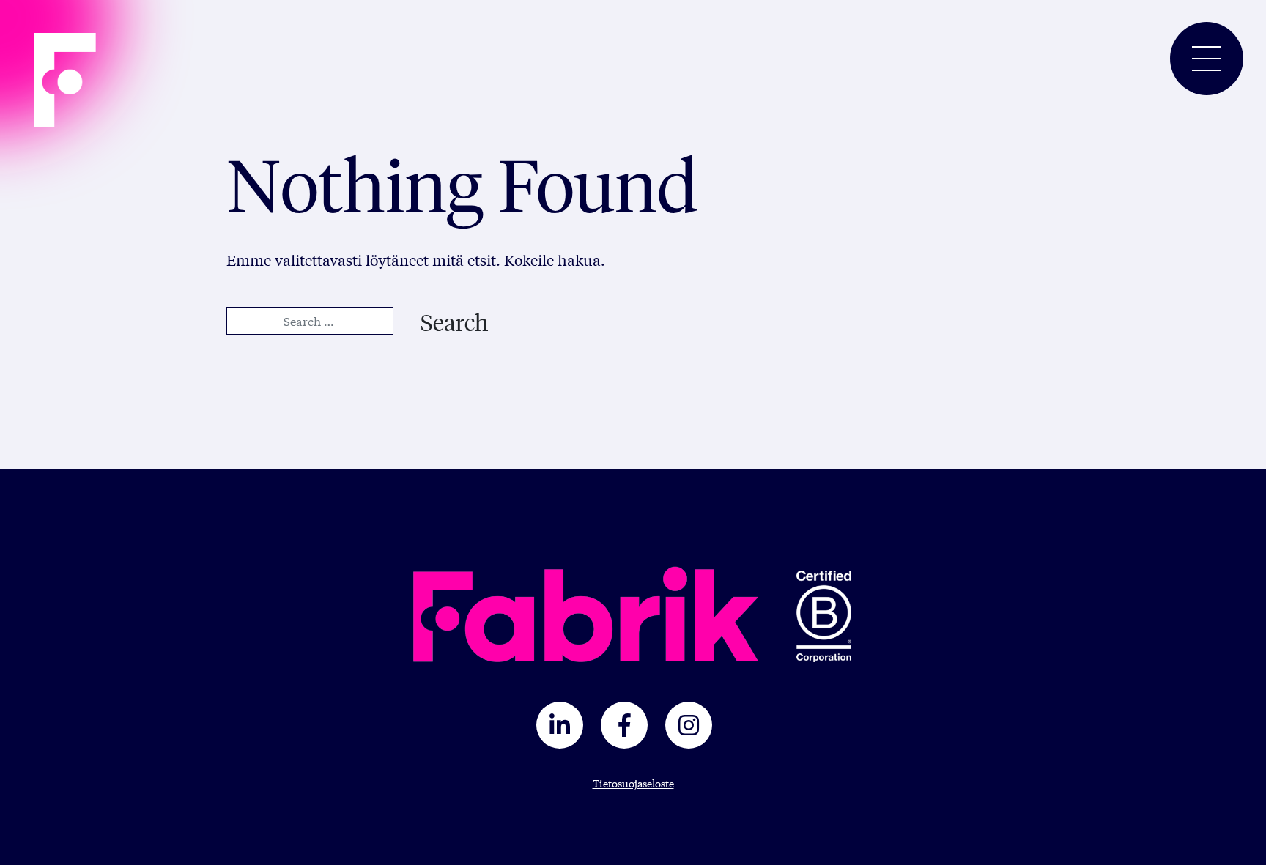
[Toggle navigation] (1206, 58)
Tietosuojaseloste (633, 783)
